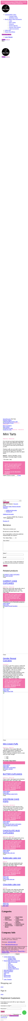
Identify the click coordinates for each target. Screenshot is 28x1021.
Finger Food (19, 925)
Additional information (11, 510)
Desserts (8, 419)
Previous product (7, 420)
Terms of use (13, 951)
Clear (19, 475)
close (2, 987)
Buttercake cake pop (12, 858)
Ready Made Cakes (19, 917)
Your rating (6, 538)
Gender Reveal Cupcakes (9, 659)
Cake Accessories (8, 923)
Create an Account (14, 1015)
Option (4, 475)
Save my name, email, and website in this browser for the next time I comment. (13, 562)
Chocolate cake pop (11, 884)
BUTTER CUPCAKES (12, 774)
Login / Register (8, 979)
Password (4, 1008)
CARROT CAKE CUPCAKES (10, 582)
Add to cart (6, 502)
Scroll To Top (4, 1017)
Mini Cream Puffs (10, 744)
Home (4, 419)
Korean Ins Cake (7, 429)
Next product (6, 427)
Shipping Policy (6, 952)
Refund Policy (21, 951)
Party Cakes (8, 919)
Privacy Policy (5, 951)
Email (5, 557)
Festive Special (20, 924)
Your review (6, 540)
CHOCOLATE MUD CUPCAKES (11, 831)
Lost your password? (6, 1014)
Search (17, 954)
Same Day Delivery (8, 917)
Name (5, 553)
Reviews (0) (9, 511)
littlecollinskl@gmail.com (11, 944)
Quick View (6, 604)
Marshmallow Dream (8, 423)
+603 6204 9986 (12, 942)
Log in (2, 1011)
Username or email (6, 1005)
